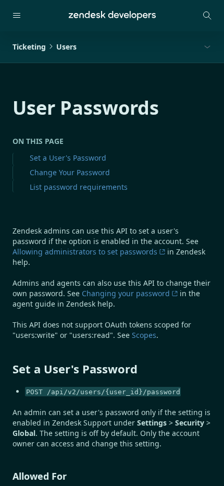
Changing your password (126, 293)
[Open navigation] (16, 15)
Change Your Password (70, 172)
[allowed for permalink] (7, 476)
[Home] (112, 15)
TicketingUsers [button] (45, 47)
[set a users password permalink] (7, 368)
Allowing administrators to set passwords (85, 252)
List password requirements (79, 187)
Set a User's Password (68, 158)
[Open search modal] (207, 15)
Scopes (144, 335)
